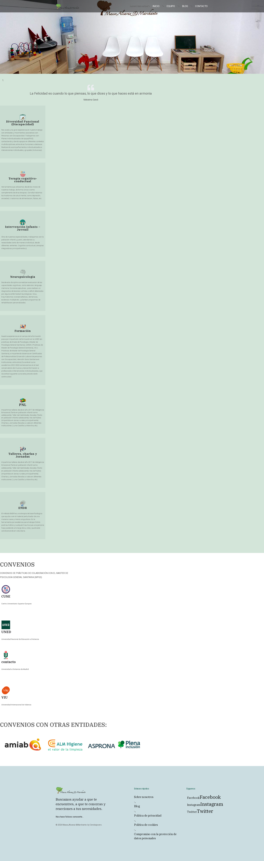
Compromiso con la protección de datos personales (155, 836)
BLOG (185, 6)
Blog (137, 806)
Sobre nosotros (143, 797)
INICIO (155, 6)
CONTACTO (201, 6)
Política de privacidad (147, 815)
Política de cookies (146, 825)
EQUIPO (171, 6)
